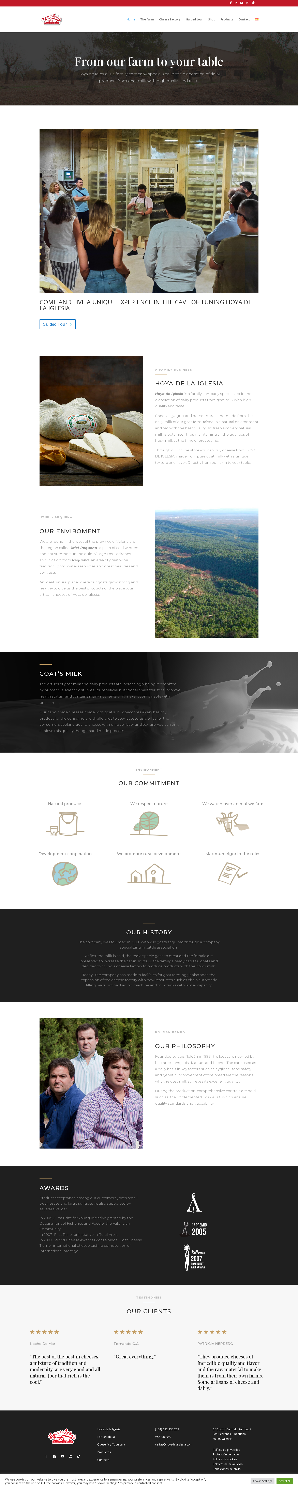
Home (131, 19)
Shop (211, 19)
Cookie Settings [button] (262, 1481)
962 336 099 (163, 1437)
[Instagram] (248, 3)
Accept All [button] (284, 1481)
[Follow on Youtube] (62, 1456)
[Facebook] (231, 3)
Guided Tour (55, 324)
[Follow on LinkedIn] (54, 1456)
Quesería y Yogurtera (111, 1444)
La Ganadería (106, 1437)
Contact (244, 19)
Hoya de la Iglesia (108, 1429)
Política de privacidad (226, 1450)
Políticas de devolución (228, 1464)
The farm (147, 19)
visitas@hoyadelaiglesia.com (173, 1444)
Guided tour (194, 19)
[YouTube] (241, 3)
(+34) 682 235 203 (167, 1429)
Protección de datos (226, 1454)
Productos (104, 1452)
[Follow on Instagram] (70, 1456)
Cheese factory (170, 19)
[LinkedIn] (236, 3)
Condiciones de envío (227, 1469)
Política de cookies (225, 1459)
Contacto (103, 1460)
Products (227, 19)
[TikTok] (253, 3)
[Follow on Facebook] (46, 1456)
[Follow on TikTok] (78, 1456)
